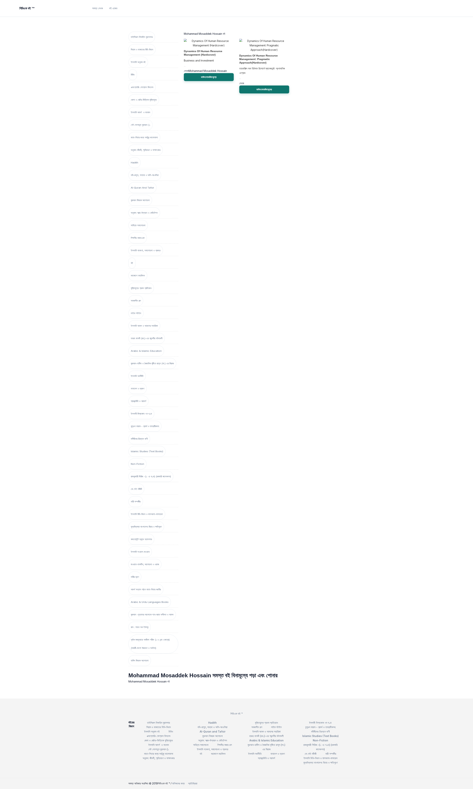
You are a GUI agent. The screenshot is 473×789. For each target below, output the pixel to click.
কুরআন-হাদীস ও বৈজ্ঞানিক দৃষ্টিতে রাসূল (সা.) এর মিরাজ (152, 363)
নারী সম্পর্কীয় (136, 501)
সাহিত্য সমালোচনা (138, 225)
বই (132, 262)
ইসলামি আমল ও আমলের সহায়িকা (144, 325)
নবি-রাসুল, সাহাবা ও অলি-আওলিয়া (145, 175)
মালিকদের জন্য (178, 783)
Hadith (134, 162)
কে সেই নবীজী (136, 488)
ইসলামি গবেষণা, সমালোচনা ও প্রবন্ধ (146, 250)
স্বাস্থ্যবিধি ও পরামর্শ (138, 401)
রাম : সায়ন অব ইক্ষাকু (139, 627)
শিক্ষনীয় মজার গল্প (137, 237)
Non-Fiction (137, 463)
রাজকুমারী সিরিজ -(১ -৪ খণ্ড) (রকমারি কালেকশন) (151, 476)
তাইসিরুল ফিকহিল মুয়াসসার (142, 36)
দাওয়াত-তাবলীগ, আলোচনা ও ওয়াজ (145, 564)
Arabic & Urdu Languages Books (150, 601)
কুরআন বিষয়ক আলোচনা (140, 200)
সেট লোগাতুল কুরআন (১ (140, 124)
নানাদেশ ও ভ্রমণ (137, 388)
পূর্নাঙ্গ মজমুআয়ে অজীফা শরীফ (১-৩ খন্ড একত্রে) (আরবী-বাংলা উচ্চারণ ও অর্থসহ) (150, 643)
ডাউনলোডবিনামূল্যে (209, 77)
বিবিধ (133, 74)
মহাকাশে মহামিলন (138, 275)
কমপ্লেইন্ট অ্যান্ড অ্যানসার (141, 539)
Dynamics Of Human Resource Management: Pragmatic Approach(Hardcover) (258, 59)
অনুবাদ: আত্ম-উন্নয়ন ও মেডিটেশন (144, 212)
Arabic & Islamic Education (146, 350)
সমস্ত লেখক (97, 8)
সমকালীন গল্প (136, 300)
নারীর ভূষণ (135, 576)
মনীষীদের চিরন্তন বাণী (139, 438)
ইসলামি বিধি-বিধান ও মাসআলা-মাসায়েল (147, 514)
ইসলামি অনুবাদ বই (138, 62)
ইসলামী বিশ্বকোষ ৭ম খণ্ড (141, 413)
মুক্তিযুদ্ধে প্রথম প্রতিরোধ (141, 288)
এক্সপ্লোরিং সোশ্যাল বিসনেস (142, 87)
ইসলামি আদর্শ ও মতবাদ (140, 112)
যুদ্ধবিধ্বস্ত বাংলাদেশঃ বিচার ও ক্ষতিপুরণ (146, 526)
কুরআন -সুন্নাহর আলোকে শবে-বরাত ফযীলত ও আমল (152, 614)
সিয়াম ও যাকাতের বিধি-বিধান (142, 49)
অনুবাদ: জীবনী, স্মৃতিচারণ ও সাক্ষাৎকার (145, 149)
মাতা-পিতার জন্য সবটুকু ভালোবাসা (144, 137)
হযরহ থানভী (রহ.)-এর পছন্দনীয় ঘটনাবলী (146, 338)
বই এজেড (113, 8)
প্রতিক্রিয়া (192, 783)
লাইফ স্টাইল (136, 313)
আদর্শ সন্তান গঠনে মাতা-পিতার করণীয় (146, 589)
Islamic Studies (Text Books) (147, 451)
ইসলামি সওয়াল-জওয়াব (140, 551)
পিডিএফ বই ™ (236, 713)
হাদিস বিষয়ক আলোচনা (140, 660)
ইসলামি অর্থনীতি (137, 375)
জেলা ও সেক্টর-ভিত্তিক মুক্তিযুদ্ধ (144, 99)
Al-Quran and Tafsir (142, 187)
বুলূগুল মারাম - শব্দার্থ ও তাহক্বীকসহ (145, 426)
